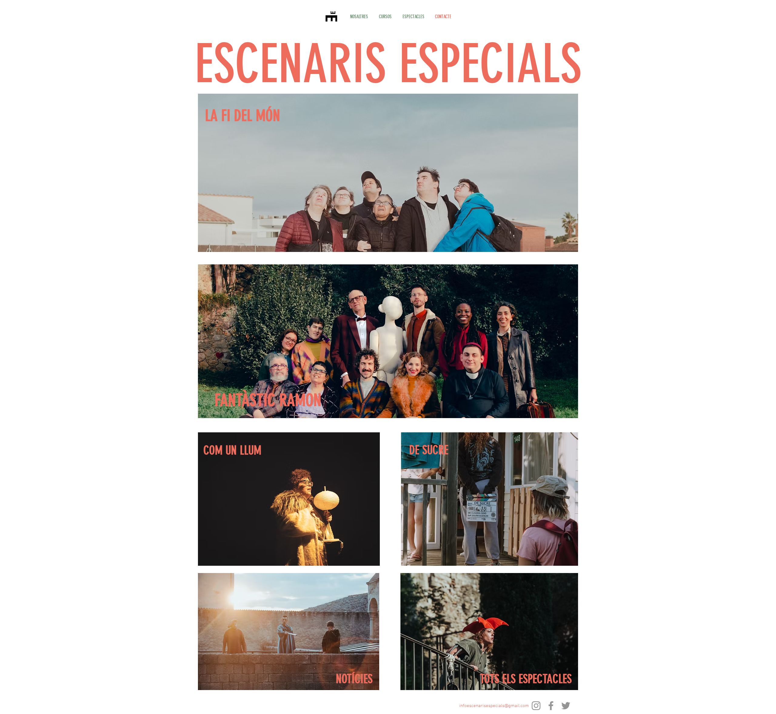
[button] (385, 17)
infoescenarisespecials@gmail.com (494, 706)
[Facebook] (551, 706)
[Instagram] (536, 706)
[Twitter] (566, 706)
